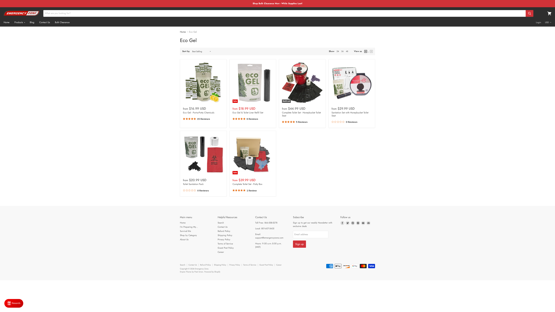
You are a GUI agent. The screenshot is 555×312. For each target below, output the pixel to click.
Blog (32, 22)
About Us (184, 239)
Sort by (186, 51)
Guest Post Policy (226, 247)
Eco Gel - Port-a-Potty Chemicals (198, 112)
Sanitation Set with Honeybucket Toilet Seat (350, 114)
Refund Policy (224, 231)
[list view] (371, 51)
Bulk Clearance (62, 22)
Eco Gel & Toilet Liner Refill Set (248, 112)
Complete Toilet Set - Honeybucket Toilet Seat (301, 114)
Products (19, 22)
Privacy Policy (224, 239)
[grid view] (366, 51)
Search (221, 222)
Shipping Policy (225, 235)
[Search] (529, 13)
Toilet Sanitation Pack (193, 184)
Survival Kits (185, 231)
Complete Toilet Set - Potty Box (247, 184)
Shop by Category (188, 235)
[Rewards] (13, 303)
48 (347, 51)
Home (6, 22)
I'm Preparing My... (189, 227)
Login (538, 22)
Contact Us (44, 22)
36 (342, 51)
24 (338, 51)
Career (221, 252)
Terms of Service (225, 243)
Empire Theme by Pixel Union (191, 271)
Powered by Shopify (212, 271)
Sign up (299, 244)
